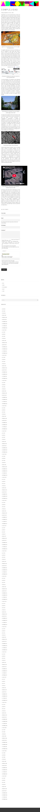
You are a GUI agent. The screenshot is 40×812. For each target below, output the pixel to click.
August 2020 (4, 454)
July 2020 (3, 456)
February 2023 (4, 393)
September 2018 (4, 498)
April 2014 (3, 609)
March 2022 (4, 416)
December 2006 (4, 792)
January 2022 (4, 420)
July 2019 (3, 479)
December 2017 (4, 517)
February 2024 (4, 367)
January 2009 (4, 740)
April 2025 (3, 338)
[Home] (20, 3)
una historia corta (4, 197)
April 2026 (3, 313)
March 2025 (4, 340)
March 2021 (4, 441)
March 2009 (4, 736)
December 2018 (4, 494)
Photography (4, 287)
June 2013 (3, 630)
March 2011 (4, 687)
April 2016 (3, 559)
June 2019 (3, 481)
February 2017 (4, 538)
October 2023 (4, 376)
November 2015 (4, 569)
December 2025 (4, 321)
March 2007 (4, 786)
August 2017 (4, 525)
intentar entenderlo (14, 117)
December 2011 (4, 668)
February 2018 (4, 513)
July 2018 (3, 502)
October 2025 (4, 325)
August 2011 (4, 677)
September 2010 (4, 700)
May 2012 (3, 658)
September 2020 (4, 452)
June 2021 (3, 435)
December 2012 (4, 643)
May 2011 (3, 683)
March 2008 (4, 761)
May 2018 (3, 506)
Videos (3, 285)
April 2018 (3, 508)
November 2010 (4, 696)
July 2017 (3, 527)
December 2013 (4, 618)
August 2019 (4, 477)
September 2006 (4, 799)
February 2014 (4, 614)
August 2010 (4, 702)
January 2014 (4, 616)
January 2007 (4, 790)
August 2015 (4, 576)
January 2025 (4, 344)
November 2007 (4, 769)
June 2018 (3, 504)
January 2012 (4, 666)
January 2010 (4, 717)
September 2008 (4, 748)
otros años (16, 201)
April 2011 (3, 685)
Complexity (5, 145)
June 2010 (3, 706)
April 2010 (3, 710)
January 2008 (4, 765)
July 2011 (3, 679)
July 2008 (3, 752)
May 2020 (3, 460)
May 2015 (3, 582)
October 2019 (4, 473)
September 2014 (4, 599)
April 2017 (3, 534)
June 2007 (3, 780)
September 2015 (4, 574)
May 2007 (3, 782)
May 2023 (3, 386)
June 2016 (3, 555)
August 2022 (4, 405)
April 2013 (3, 635)
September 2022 (4, 403)
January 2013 (4, 641)
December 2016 (4, 542)
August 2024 (4, 355)
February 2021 (4, 443)
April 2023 (3, 388)
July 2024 (3, 357)
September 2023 (4, 378)
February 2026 (4, 317)
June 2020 (3, 458)
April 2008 (3, 759)
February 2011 (4, 689)
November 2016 (4, 544)
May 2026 (3, 311)
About (3, 289)
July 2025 (3, 332)
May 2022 (3, 412)
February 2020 (4, 466)
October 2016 (4, 546)
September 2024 (4, 353)
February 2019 (4, 489)
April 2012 (3, 660)
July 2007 (3, 778)
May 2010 (3, 708)
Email (2, 218)
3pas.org (14, 60)
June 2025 (3, 334)
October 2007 (4, 771)
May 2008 (3, 757)
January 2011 (4, 691)
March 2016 (4, 561)
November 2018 (4, 496)
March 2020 (4, 464)
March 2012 (4, 662)
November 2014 (4, 595)
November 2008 (4, 744)
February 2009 (4, 738)
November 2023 (4, 374)
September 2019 (4, 475)
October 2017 (4, 521)
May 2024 (3, 361)
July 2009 (3, 729)
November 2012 (4, 645)
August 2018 (4, 500)
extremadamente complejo (12, 149)
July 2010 (3, 704)
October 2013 (4, 622)
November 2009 (4, 721)
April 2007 (3, 784)
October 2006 (4, 797)
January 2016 (4, 565)
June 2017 (3, 529)
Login (3, 291)
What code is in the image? (7, 256)
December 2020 (4, 447)
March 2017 (4, 536)
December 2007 (4, 767)
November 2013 (4, 620)
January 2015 (4, 590)
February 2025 (4, 342)
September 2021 (4, 428)
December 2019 (4, 468)
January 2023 (4, 395)
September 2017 (4, 523)
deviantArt (16, 145)
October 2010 (4, 698)
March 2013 (4, 637)
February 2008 (4, 763)
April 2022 (3, 414)
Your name (3, 213)
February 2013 (4, 639)
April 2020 (3, 462)
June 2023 (3, 384)
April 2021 (3, 439)
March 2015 (4, 586)
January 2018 (4, 515)
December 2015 (4, 567)
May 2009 (3, 731)
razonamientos (12, 92)
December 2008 (4, 742)
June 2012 (3, 656)
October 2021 (4, 426)
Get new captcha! (2, 255)
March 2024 (4, 365)
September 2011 (4, 675)
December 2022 (4, 397)
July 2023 (3, 382)
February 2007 (4, 788)
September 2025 (4, 327)
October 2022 (4, 401)
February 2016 (4, 563)
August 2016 (4, 550)
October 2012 (4, 647)
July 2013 (3, 628)
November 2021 (4, 424)
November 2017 (4, 519)
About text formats (14, 239)
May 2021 (3, 437)
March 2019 (4, 487)
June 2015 (3, 580)
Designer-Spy (11, 145)
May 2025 (3, 336)
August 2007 (4, 776)
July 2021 (3, 433)
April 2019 (3, 485)
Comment (3, 230)
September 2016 (4, 548)
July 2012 (3, 654)
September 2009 (4, 725)
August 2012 (4, 651)
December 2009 (4, 719)
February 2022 (4, 418)
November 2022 (4, 399)
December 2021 (4, 422)
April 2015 (3, 584)
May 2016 (3, 557)
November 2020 (4, 449)
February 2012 (4, 664)
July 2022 (3, 407)
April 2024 (3, 363)
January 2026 (4, 319)
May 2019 (3, 483)
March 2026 (4, 315)
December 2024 (4, 346)
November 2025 (4, 323)
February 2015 (4, 588)
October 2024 (4, 351)
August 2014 (4, 601)
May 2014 (3, 607)
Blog (3, 283)
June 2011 (3, 681)
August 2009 (4, 727)
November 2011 (4, 670)
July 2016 (3, 553)
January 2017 (4, 540)
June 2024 (3, 359)
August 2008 (4, 750)
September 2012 (4, 649)
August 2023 (4, 380)
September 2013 (4, 624)
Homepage (3, 225)
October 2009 (4, 723)
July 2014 (3, 603)
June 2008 (3, 755)
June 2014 (3, 605)
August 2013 (4, 626)
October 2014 (4, 597)
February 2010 (4, 715)
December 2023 (4, 372)
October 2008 (4, 746)
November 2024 (4, 348)
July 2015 (3, 578)
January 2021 (4, 445)
